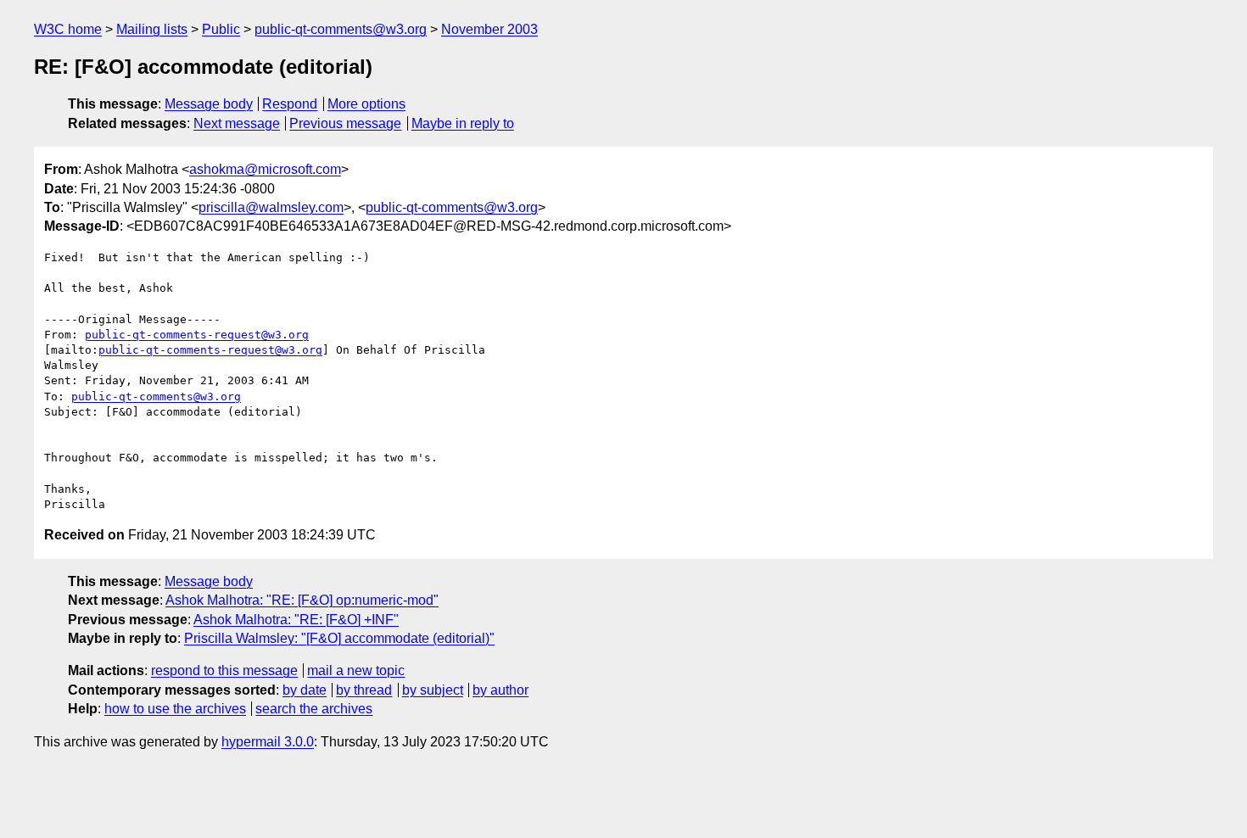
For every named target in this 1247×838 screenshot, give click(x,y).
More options (366, 104)
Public (221, 29)
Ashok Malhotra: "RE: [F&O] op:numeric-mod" (302, 600)
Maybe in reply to (462, 123)
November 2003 (489, 29)
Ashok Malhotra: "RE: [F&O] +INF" (296, 619)
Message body (209, 104)
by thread (364, 690)
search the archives (313, 708)
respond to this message (224, 670)
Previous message (345, 123)
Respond (289, 104)
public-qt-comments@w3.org (340, 29)
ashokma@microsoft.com (265, 169)
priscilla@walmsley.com (271, 207)
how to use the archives (175, 708)
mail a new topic (356, 670)
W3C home (68, 29)
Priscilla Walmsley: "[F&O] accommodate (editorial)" (339, 638)
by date (304, 690)
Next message (236, 123)
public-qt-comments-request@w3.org (197, 334)
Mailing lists (151, 29)
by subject (432, 690)
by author (500, 690)
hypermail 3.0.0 (267, 742)
